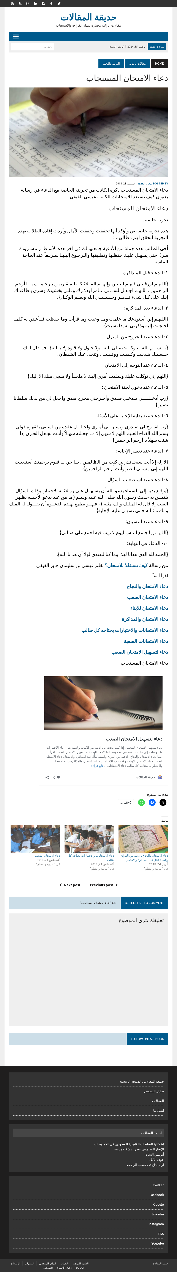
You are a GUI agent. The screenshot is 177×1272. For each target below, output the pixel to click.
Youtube (158, 1243)
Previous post (101, 885)
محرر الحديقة (144, 183)
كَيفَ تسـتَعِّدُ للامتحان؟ (126, 565)
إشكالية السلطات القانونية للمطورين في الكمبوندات (129, 1144)
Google (158, 1204)
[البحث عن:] (32, 46)
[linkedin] (35, 3)
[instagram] (27, 3)
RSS (161, 1233)
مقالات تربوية (137, 63)
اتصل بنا (158, 1110)
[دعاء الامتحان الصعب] (35, 839)
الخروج (80, 1267)
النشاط (64, 1263)
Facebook (157, 1195)
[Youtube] (12, 3)
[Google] (43, 3)
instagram (156, 1224)
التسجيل (48, 1267)
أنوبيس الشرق (154, 1154)
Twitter (158, 1185)
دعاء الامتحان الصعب (147, 597)
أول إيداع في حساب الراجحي (145, 1165)
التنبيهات (29, 1263)
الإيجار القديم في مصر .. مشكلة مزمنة (139, 1149)
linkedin (158, 1214)
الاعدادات (15, 1263)
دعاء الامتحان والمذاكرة (145, 619)
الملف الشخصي (47, 1263)
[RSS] (20, 3)
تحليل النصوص (154, 1091)
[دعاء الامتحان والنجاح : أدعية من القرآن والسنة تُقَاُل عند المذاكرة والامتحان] (143, 839)
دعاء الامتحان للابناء (149, 608)
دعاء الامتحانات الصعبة (146, 641)
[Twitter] (58, 3)
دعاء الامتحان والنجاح (147, 586)
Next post (72, 885)
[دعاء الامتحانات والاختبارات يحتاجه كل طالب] (89, 839)
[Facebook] (51, 3)
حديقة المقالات (160, 1263)
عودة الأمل (156, 1159)
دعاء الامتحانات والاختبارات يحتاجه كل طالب (124, 630)
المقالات (158, 1101)
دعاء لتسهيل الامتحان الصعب (139, 651)
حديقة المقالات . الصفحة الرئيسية (141, 1081)
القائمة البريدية (80, 1263)
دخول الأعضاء (64, 1267)
